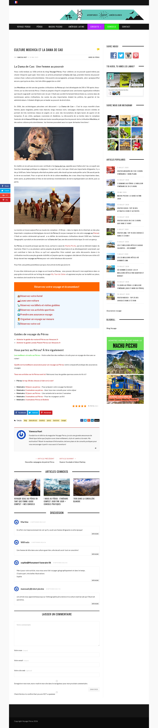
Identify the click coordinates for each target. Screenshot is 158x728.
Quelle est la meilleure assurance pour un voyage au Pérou (39, 365)
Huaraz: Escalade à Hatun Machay (72, 462)
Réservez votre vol (30, 323)
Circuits (94, 26)
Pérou (40, 26)
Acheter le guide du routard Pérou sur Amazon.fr (37, 339)
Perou (96, 233)
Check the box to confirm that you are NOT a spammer (34, 694)
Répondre (95, 534)
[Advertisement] (79, 36)
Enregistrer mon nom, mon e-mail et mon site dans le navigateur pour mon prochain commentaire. (51, 683)
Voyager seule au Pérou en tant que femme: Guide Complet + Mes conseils (26, 501)
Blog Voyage (111, 328)
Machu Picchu (55, 26)
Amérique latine (76, 26)
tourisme (56, 420)
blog (25, 420)
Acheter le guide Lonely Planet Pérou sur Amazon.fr (39, 342)
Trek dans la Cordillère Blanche (84, 500)
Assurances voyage (114, 311)
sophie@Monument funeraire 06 (36, 562)
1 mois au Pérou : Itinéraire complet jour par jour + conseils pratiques (56, 501)
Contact (126, 26)
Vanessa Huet (22, 57)
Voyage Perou (24, 26)
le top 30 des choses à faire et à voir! (35, 380)
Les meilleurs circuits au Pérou (27, 355)
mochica (42, 420)
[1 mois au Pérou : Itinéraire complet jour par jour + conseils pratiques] (57, 487)
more (97, 420)
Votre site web (23, 670)
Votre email (21, 660)
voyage (63, 420)
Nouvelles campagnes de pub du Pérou (39, 462)
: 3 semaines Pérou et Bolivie (33, 399)
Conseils (111, 26)
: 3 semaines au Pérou (30, 396)
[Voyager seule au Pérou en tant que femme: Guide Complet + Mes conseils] (27, 487)
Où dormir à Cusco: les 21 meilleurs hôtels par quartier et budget (130, 273)
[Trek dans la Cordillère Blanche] (86, 487)
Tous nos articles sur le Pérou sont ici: (30, 374)
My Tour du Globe (58, 274)
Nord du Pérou (94, 57)
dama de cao (33, 420)
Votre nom (21, 650)
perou (49, 420)
